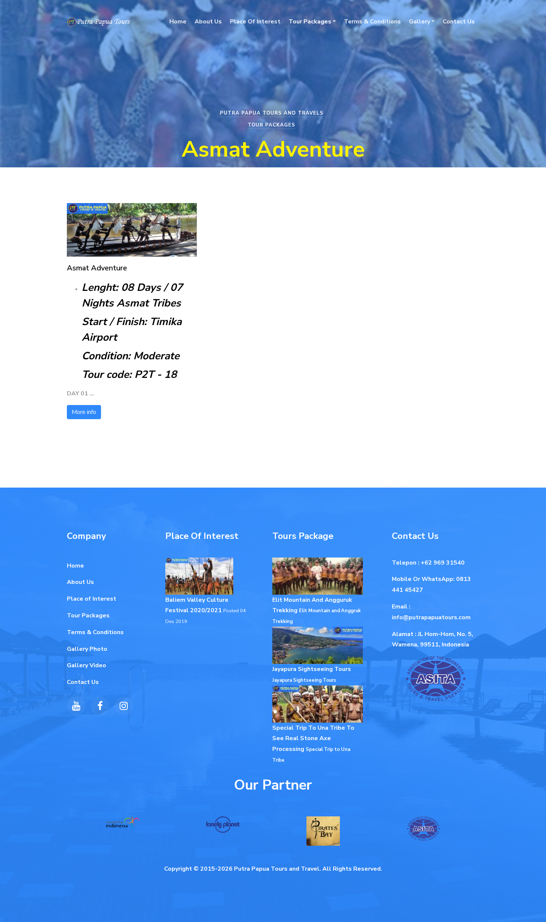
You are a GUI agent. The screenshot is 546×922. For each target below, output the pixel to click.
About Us (208, 21)
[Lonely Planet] (223, 829)
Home (177, 21)
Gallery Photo (87, 649)
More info (84, 412)
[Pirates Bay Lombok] (323, 835)
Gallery (419, 21)
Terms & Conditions (372, 21)
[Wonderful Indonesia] (122, 827)
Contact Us (459, 21)
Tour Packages (310, 21)
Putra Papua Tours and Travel (276, 869)
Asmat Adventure (97, 268)
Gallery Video (86, 665)
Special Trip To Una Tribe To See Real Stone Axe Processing (313, 739)
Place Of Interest (255, 21)
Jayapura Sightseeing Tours (311, 669)
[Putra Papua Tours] (98, 22)
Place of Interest (91, 599)
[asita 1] (423, 833)
